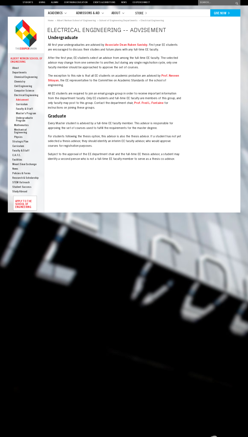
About (116, 13)
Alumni (54, 2)
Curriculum (22, 104)
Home (51, 21)
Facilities (17, 160)
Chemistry (19, 81)
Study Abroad (19, 191)
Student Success (22, 187)
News (124, 2)
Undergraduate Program (24, 119)
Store (139, 13)
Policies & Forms (21, 173)
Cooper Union (26, 35)
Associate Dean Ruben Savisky (125, 45)
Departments (19, 72)
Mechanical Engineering (20, 131)
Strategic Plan (20, 141)
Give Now (220, 13)
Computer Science (24, 91)
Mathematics (21, 125)
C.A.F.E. (16, 155)
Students (28, 2)
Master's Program (26, 113)
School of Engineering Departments (118, 21)
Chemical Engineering (26, 77)
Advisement (22, 100)
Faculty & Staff (24, 109)
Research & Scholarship (25, 178)
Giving (42, 2)
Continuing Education (76, 2)
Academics (55, 13)
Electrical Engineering (26, 95)
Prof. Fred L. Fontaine (149, 103)
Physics (18, 137)
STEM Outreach (21, 182)
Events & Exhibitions (104, 2)
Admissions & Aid (88, 13)
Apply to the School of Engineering (23, 204)
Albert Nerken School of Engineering (26, 60)
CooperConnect (141, 2)
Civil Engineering (23, 86)
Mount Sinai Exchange (24, 164)
